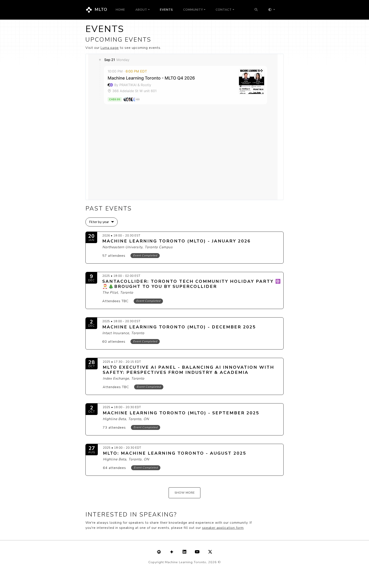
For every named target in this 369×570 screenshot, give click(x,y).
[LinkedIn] (184, 552)
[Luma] (171, 552)
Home (120, 10)
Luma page (110, 47)
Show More (184, 493)
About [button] (141, 10)
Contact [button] (224, 10)
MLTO (100, 9)
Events (166, 10)
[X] (210, 552)
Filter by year (99, 222)
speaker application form (223, 527)
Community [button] (193, 10)
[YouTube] (197, 552)
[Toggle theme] (271, 10)
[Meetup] (159, 552)
